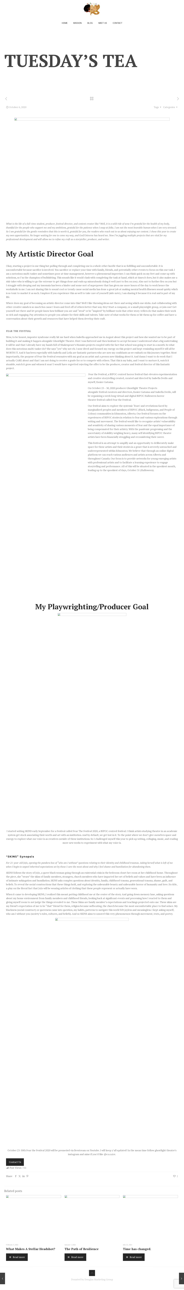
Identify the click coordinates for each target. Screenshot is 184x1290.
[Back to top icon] (92, 1273)
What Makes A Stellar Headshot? (30, 1249)
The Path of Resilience (82, 1249)
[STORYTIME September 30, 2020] (2, 1278)
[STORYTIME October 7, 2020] (181, 1278)
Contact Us (15, 1162)
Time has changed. (137, 1249)
